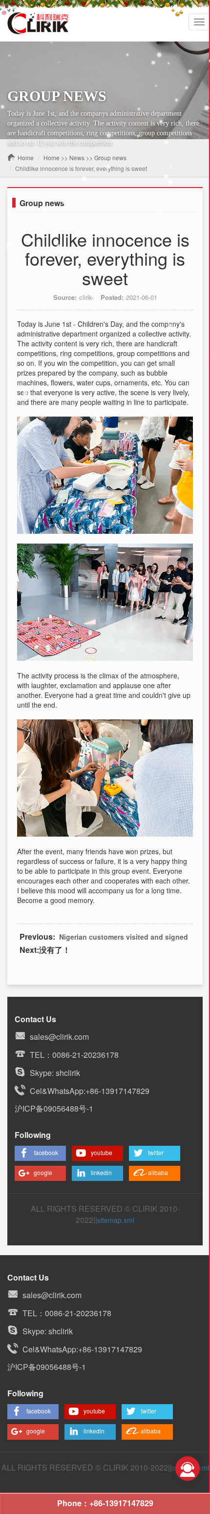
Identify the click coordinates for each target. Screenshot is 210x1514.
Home (26, 157)
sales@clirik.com (59, 1036)
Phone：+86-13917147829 (105, 1503)
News (76, 157)
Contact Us (35, 1019)
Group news (110, 157)
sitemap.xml (115, 1220)
